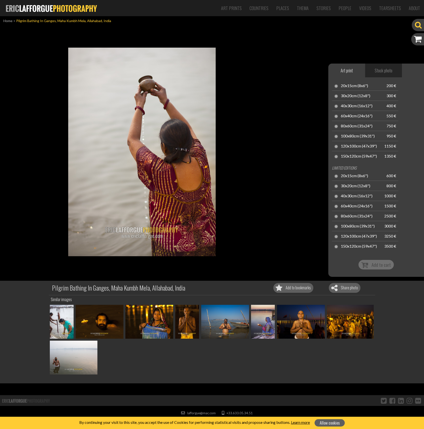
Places (282, 8)
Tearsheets (390, 8)
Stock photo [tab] (383, 70)
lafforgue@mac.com (200, 413)
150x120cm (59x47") (359, 156)
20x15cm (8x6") (354, 86)
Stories (324, 8)
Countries (259, 8)
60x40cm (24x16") (356, 116)
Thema (303, 8)
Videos (365, 8)
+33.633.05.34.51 (239, 413)
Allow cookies (330, 423)
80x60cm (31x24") (356, 126)
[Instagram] (409, 400)
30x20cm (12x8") (355, 96)
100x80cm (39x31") (358, 136)
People (345, 8)
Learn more (300, 422)
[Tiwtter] (384, 400)
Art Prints (231, 8)
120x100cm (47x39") (359, 146)
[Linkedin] (401, 400)
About (414, 8)
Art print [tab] (347, 70)
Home (8, 21)
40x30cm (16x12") (356, 106)
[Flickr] (418, 400)
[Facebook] (392, 400)
